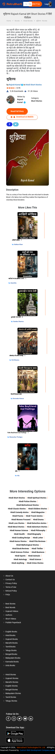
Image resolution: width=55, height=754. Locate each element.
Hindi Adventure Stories (37, 527)
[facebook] (8, 718)
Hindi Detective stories (36, 523)
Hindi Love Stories (16, 523)
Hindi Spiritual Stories (37, 498)
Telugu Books (11, 650)
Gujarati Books (11, 639)
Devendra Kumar (18, 398)
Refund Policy (11, 591)
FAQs (7, 594)
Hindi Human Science (19, 530)
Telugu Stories (11, 701)
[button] (30, 4)
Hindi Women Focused (20, 519)
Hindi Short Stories (33, 85)
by (13, 244)
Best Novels (10, 607)
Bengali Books (11, 654)
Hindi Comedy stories (19, 512)
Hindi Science (35, 559)
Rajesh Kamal (15, 85)
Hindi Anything (18, 563)
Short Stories (36, 101)
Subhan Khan (18, 244)
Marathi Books (11, 643)
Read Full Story (17, 111)
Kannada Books (12, 662)
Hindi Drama (38, 519)
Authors (8, 615)
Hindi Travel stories (34, 516)
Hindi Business (38, 552)
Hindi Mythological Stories (27, 545)
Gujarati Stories (11, 678)
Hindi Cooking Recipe (21, 538)
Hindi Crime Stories (35, 563)
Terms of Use (10, 587)
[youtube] (25, 718)
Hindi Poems (17, 516)
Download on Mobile (25, 117)
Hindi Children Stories (37, 509)
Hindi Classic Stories (17, 509)
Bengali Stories (11, 690)
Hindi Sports (20, 556)
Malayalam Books (12, 658)
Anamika (13, 283)
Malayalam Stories (13, 693)
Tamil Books (10, 647)
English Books (11, 632)
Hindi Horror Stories (18, 541)
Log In (47, 4)
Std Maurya (15, 360)
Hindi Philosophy (38, 530)
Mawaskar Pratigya (15, 437)
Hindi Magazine (38, 512)
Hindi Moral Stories (16, 527)
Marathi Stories (11, 682)
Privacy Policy (11, 583)
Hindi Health (19, 534)
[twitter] (19, 718)
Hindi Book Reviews (20, 548)
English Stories (11, 686)
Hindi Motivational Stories (27, 505)
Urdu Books (10, 665)
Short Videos (10, 619)
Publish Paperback (13, 622)
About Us (9, 576)
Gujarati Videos (11, 611)
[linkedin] (30, 718)
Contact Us (10, 579)
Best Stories (10, 604)
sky (18, 475)
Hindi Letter (38, 538)
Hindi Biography (34, 534)
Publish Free (35, 4)
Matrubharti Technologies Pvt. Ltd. (31, 747)
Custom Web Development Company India (37, 750)
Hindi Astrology (20, 559)
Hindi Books (10, 635)
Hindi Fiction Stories (27, 501)
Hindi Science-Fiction (20, 552)
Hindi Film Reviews (37, 541)
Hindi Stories (10, 674)
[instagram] (14, 718)
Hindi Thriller (37, 548)
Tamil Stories (10, 697)
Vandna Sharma (18, 321)
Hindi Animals (34, 556)
